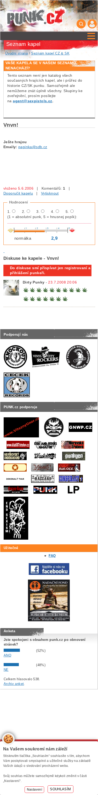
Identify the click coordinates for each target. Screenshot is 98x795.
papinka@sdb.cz (32, 147)
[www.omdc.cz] (49, 620)
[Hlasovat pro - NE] (19, 665)
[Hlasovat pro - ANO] (19, 651)
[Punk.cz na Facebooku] (49, 574)
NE (6, 670)
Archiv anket (14, 684)
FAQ (52, 556)
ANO (7, 655)
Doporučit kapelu (18, 193)
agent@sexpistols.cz (32, 101)
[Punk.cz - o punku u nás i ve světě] (36, 16)
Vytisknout (50, 193)
